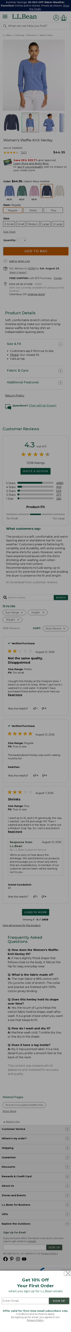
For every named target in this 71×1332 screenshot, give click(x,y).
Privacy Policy (35, 1320)
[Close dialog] (67, 1273)
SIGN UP (59, 1300)
